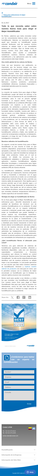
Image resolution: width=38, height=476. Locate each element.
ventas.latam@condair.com (10, 436)
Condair (9, 3)
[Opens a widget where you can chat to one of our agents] (30, 472)
